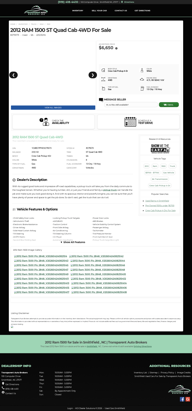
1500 (48, 24)
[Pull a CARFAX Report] (160, 148)
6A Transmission (160, 179)
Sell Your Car (99, 11)
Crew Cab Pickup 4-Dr (159, 185)
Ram (155, 166)
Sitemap (154, 372)
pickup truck (110, 190)
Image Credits (184, 372)
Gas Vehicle (168, 172)
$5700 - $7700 (152, 172)
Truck (172, 166)
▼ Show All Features (72, 242)
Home (12, 24)
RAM (42, 24)
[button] (116, 48)
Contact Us (121, 11)
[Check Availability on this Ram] (53, 122)
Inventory (23, 24)
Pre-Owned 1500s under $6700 (159, 205)
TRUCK (34, 24)
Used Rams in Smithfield (157, 201)
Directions (127, 2)
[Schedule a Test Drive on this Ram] (138, 122)
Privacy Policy (167, 372)
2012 (147, 166)
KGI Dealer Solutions (85, 408)
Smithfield (92, 346)
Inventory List (140, 372)
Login (70, 408)
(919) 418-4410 (68, 2)
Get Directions (142, 11)
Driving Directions (143, 346)
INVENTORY (77, 11)
